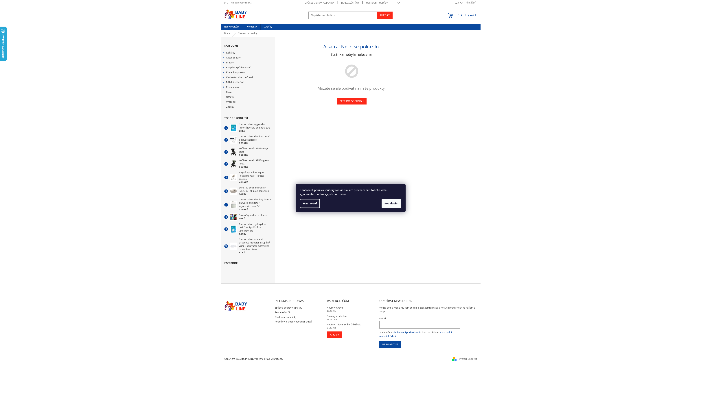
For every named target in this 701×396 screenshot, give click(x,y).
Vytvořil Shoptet (468, 359)
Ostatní (230, 97)
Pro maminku (233, 87)
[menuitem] (232, 27)
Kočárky (230, 53)
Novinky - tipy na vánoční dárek (344, 325)
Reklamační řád (350, 3)
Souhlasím (391, 203)
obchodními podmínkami (406, 332)
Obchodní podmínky (377, 3)
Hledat (385, 15)
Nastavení (310, 203)
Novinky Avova (335, 308)
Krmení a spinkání (235, 72)
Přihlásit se (390, 344)
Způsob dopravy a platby (319, 3)
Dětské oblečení (235, 82)
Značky (230, 107)
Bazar (229, 92)
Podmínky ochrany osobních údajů (293, 322)
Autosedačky (233, 58)
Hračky (230, 63)
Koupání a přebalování (238, 67)
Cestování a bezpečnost (239, 77)
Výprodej (231, 102)
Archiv (334, 334)
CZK (457, 3)
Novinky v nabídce (337, 316)
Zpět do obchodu (352, 101)
